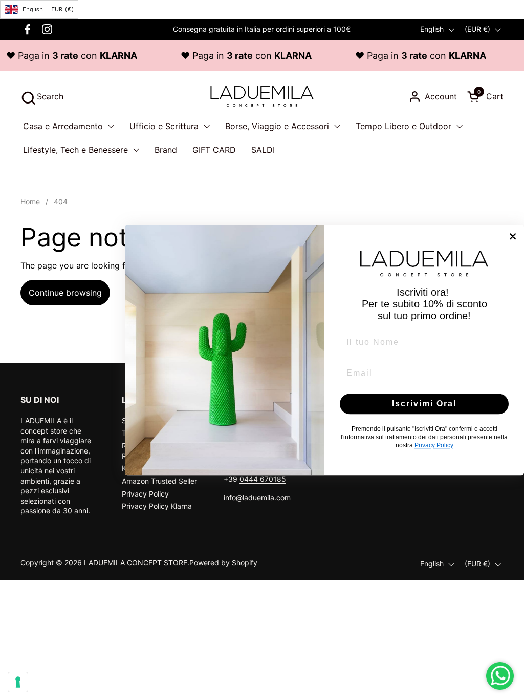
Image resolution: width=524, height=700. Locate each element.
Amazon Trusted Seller (159, 481)
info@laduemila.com (257, 497)
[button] (41, 96)
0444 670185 (262, 479)
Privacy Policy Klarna (157, 506)
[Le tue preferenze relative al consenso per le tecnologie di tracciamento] (18, 682)
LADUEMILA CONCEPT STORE (135, 562)
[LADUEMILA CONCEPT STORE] (261, 96)
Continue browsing (65, 292)
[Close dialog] (513, 236)
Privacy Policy (145, 493)
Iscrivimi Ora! (424, 403)
